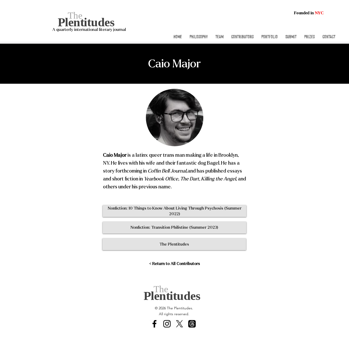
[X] (179, 324)
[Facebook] (154, 324)
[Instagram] (167, 324)
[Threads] (192, 324)
